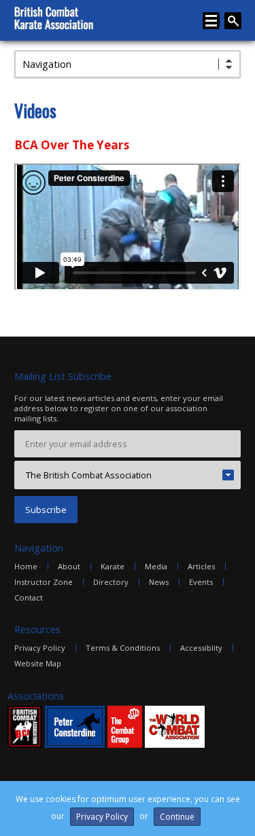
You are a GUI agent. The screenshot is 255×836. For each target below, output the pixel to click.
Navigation (46, 64)
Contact (28, 597)
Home (25, 566)
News (159, 582)
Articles (201, 566)
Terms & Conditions (123, 647)
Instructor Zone (43, 582)
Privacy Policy (39, 647)
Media (156, 566)
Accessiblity (201, 647)
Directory (111, 582)
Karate (112, 566)
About (69, 566)
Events (201, 582)
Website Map (37, 663)
